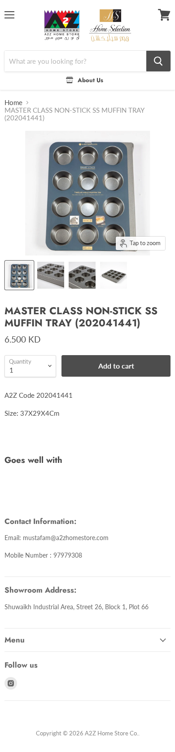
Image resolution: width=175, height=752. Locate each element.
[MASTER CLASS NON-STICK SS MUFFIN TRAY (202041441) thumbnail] (19, 275)
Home (13, 102)
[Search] (158, 61)
